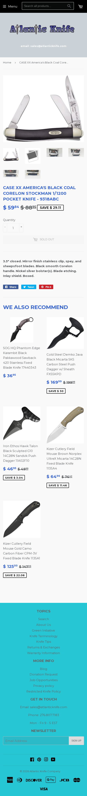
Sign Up (76, 740)
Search (43, 619)
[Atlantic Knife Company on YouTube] (53, 760)
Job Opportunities (44, 680)
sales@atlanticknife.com (48, 707)
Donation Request (44, 674)
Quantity (9, 220)
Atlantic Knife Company (45, 771)
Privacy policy (43, 686)
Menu (12, 6)
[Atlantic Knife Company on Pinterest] (39, 760)
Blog (43, 669)
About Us (43, 625)
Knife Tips (43, 642)
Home (7, 62)
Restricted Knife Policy (43, 691)
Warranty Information (43, 653)
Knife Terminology (43, 636)
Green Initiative (43, 630)
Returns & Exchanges (43, 647)
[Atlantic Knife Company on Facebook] (32, 760)
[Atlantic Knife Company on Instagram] (46, 760)
